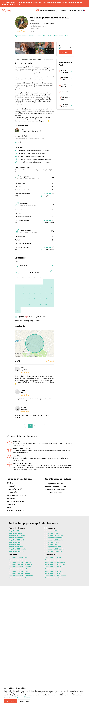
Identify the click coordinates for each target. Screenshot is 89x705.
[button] (65, 71)
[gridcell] (46, 282)
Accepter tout (11, 701)
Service (17, 261)
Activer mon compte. (14, 4)
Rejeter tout (24, 701)
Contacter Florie (66, 52)
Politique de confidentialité (22, 697)
